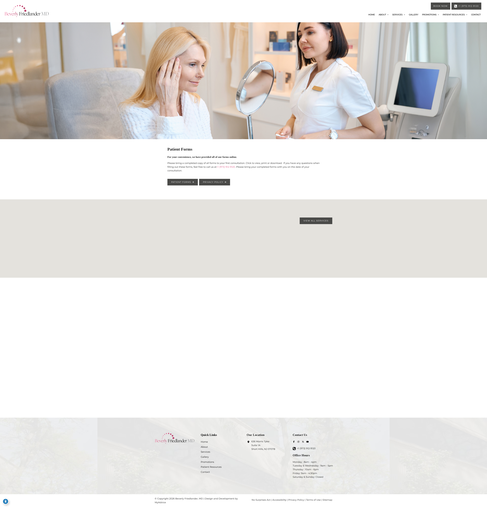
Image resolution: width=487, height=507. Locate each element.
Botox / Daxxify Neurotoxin (243, 339)
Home (204, 441)
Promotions (207, 462)
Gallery (205, 457)
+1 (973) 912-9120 (225, 167)
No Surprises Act (261, 500)
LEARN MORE (243, 349)
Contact (205, 472)
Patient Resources (211, 467)
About (204, 447)
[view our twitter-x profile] (303, 442)
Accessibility (279, 500)
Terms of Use (313, 500)
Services (205, 451)
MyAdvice (160, 502)
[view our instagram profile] (298, 442)
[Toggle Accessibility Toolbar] (6, 501)
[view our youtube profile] (308, 442)
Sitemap (327, 500)
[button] (440, 6)
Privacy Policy (296, 500)
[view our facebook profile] (294, 442)
